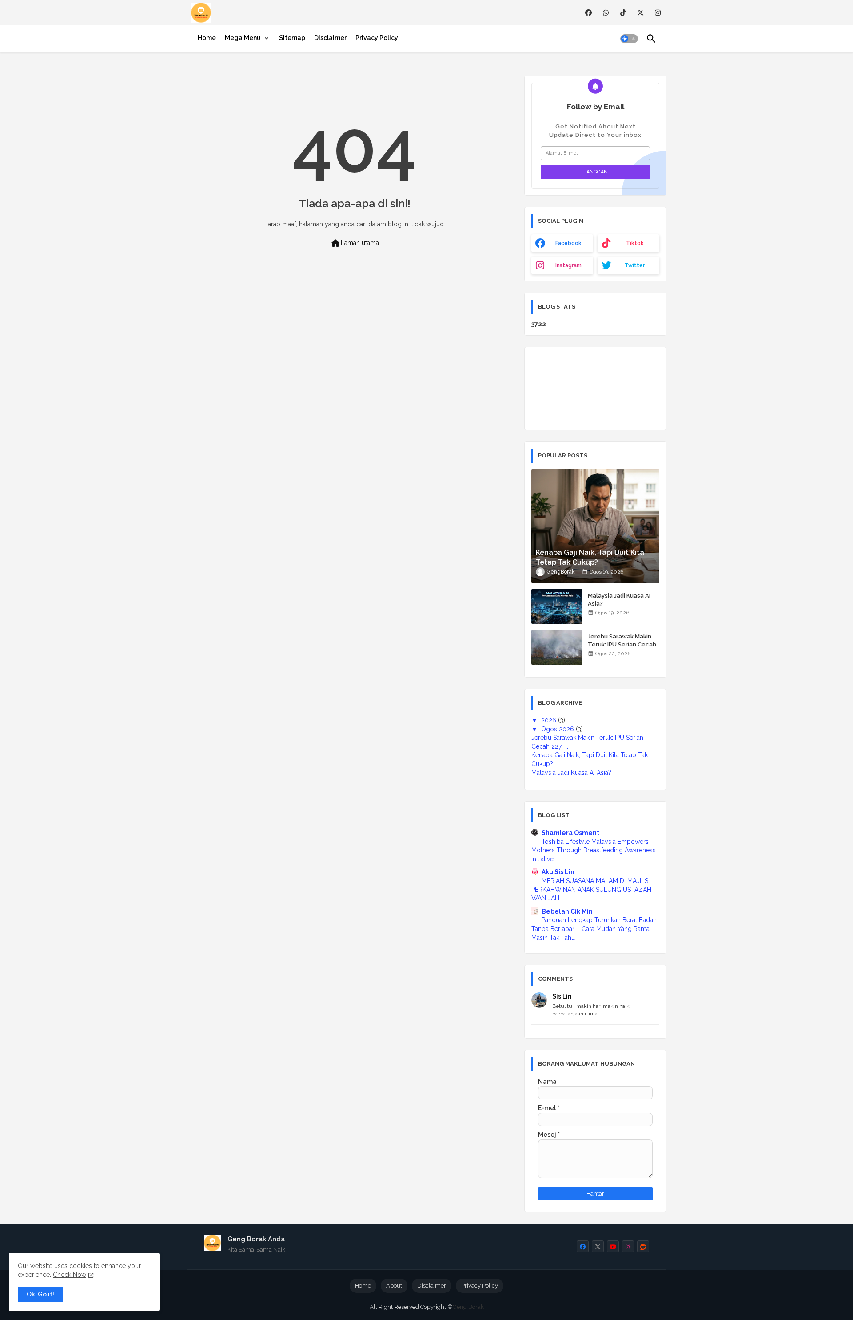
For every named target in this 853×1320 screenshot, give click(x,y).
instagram (568, 265)
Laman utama (354, 243)
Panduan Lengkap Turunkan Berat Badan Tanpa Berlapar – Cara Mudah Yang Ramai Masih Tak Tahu (594, 928)
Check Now (69, 1274)
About (394, 1285)
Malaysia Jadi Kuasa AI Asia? (619, 599)
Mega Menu (243, 37)
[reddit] (643, 1246)
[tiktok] (623, 13)
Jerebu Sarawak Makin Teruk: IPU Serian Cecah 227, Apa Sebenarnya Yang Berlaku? (622, 648)
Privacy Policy (376, 37)
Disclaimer (330, 37)
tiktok (635, 243)
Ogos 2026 (558, 729)
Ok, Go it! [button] (40, 1294)
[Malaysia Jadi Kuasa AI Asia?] (556, 606)
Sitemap (292, 37)
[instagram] (657, 13)
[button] (629, 38)
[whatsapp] (605, 13)
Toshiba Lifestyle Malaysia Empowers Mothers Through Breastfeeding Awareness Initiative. (593, 850)
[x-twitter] (640, 13)
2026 (549, 720)
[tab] (206, 37)
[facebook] (588, 13)
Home (207, 37)
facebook (568, 243)
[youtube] (613, 1246)
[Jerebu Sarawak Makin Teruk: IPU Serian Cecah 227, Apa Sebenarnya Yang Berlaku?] (556, 647)
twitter (635, 265)
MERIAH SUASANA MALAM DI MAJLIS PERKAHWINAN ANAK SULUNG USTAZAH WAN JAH (591, 889)
